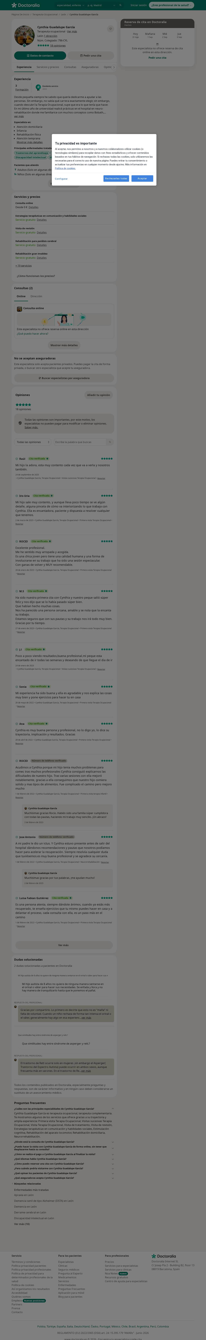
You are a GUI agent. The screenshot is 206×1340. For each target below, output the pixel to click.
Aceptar (142, 178)
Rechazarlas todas (116, 178)
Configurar (61, 178)
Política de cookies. (65, 168)
